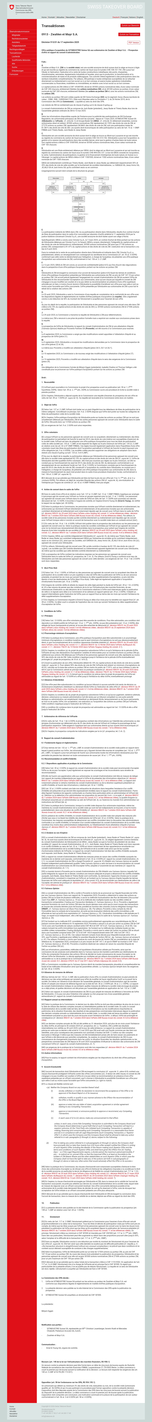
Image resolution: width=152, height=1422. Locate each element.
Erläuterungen (18, 71)
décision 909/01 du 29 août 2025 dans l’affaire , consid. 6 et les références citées (90, 626)
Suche (14, 67)
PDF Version (134, 42)
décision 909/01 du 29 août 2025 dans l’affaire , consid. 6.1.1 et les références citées (90, 671)
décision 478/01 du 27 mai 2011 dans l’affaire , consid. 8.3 (91, 961)
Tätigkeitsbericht (19, 46)
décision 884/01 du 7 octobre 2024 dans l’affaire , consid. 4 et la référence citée (94, 532)
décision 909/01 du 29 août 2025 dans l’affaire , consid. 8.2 (76, 1173)
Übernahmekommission (19, 31)
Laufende (16, 56)
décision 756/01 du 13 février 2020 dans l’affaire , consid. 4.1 (87, 647)
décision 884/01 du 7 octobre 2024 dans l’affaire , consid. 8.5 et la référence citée (90, 1048)
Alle (13, 64)
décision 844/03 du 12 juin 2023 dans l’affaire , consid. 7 (84, 1178)
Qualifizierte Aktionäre (21, 60)
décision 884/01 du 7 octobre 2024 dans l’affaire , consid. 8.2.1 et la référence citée (89, 779)
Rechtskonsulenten (20, 39)
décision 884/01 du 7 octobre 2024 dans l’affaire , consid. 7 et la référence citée (84, 728)
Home (44, 17)
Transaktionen (15, 53)
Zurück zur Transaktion (129, 34)
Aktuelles (60, 17)
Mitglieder (16, 35)
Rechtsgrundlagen (17, 49)
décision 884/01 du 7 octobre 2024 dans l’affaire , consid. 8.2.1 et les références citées (90, 796)
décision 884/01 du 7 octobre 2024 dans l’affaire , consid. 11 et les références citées (86, 1230)
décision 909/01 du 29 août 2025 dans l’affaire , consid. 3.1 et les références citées (87, 513)
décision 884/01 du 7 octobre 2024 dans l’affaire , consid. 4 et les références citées (89, 514)
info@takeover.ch (48, 1416)
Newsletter (70, 17)
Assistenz (16, 42)
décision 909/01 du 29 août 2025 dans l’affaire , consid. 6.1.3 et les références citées (91, 688)
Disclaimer (81, 17)
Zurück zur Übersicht (130, 25)
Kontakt (51, 17)
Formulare (14, 74)
